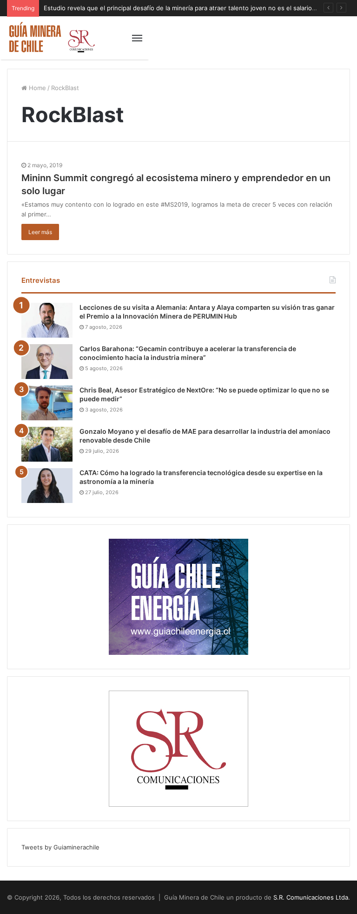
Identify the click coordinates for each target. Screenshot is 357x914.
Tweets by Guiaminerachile (60, 847)
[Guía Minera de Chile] (51, 38)
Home (36, 87)
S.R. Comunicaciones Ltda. (311, 897)
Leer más (40, 231)
